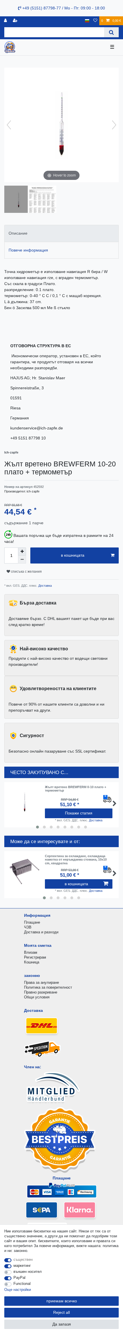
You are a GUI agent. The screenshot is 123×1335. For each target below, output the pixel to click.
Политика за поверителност (48, 987)
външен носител (27, 1271)
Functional (22, 1283)
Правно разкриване (40, 992)
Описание (18, 233)
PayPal (19, 1277)
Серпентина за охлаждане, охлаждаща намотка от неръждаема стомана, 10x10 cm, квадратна (76, 859)
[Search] (111, 32)
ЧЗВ (27, 927)
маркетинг (22, 1265)
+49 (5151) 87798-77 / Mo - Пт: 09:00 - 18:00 (63, 8)
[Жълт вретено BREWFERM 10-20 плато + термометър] (18, 200)
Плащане (32, 922)
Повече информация (28, 250)
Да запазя (61, 1324)
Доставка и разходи (41, 932)
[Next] (114, 125)
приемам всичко (61, 1301)
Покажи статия (78, 813)
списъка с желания (26, 572)
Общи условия (36, 997)
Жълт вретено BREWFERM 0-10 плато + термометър (75, 788)
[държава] (87, 20)
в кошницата (72, 555)
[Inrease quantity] (22, 551)
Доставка (44, 585)
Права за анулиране (41, 982)
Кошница (31, 962)
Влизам (30, 952)
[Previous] (8, 125)
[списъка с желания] (95, 20)
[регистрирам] (6, 20)
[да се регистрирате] (16, 20)
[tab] (61, 233)
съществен (23, 1259)
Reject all (61, 1312)
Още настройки (17, 1289)
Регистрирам (35, 957)
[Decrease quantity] (22, 559)
